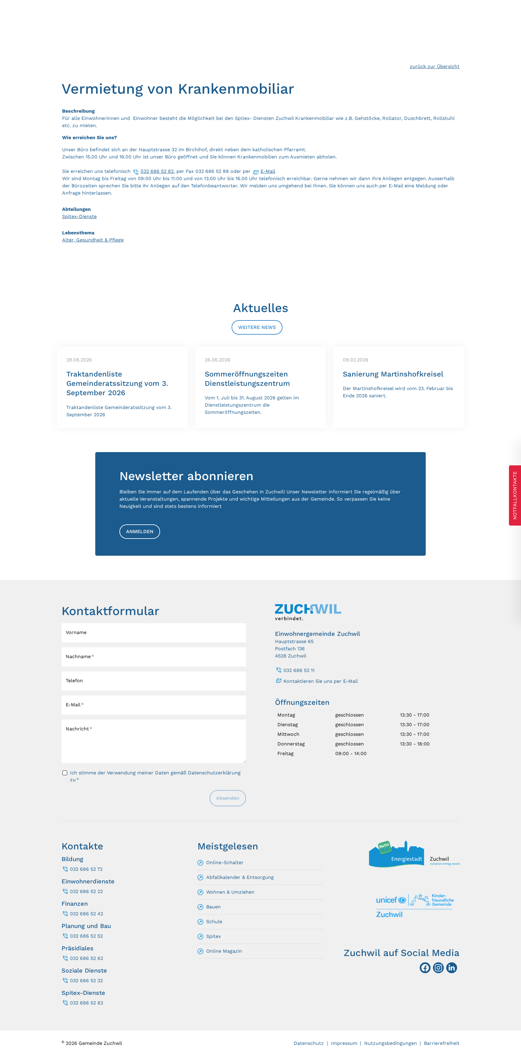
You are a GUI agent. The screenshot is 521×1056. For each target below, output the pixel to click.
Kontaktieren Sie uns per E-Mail (320, 681)
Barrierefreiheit (441, 1043)
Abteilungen (76, 209)
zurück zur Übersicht (434, 66)
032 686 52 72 (86, 869)
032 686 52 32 (86, 980)
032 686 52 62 (86, 958)
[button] (451, 967)
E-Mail (267, 171)
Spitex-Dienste (79, 216)
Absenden (227, 798)
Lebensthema (78, 233)
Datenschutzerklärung (214, 773)
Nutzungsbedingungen (390, 1043)
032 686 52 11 (298, 670)
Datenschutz (309, 1043)
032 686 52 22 (86, 891)
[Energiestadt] (414, 866)
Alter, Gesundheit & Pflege (93, 240)
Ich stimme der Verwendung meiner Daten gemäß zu (155, 776)
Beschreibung (78, 111)
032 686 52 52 (86, 936)
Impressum (344, 1043)
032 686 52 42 (86, 914)
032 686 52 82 (157, 171)
